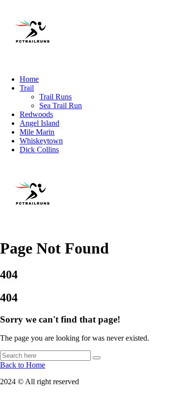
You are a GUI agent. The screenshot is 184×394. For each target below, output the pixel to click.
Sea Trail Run (60, 105)
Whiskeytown (41, 141)
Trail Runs (55, 97)
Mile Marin (37, 132)
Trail (27, 88)
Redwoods (36, 114)
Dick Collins (39, 149)
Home (29, 79)
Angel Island (39, 123)
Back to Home (22, 365)
